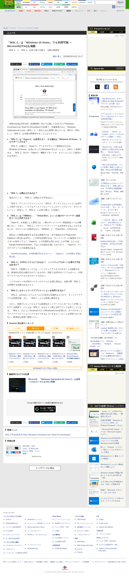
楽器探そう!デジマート (63, 523)
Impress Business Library (36, 527)
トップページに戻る (45, 468)
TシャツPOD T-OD (62, 527)
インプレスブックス (34, 545)
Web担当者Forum (12, 523)
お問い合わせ (28, 562)
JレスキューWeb (83, 531)
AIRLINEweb (81, 519)
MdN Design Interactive (85, 545)
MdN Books (81, 541)
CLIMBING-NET (60, 541)
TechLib (80, 552)
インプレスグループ (98, 562)
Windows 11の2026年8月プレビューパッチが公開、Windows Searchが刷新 (111, 440)
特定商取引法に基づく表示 (117, 562)
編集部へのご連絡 (56, 562)
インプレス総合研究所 (13, 527)
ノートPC (17, 328)
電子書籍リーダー (73, 328)
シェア (36, 64)
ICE (98, 516)
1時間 (92, 32)
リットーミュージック (62, 519)
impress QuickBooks (106, 527)
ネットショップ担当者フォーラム (38, 523)
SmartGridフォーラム (34, 519)
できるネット (10, 549)
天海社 (101, 519)
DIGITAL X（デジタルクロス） (37, 535)
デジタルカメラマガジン (14, 545)
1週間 (111, 32)
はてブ (48, 64)
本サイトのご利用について (12, 562)
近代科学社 (56, 545)
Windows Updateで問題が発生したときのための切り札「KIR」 (112, 475)
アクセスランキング (102, 29)
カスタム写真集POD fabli (108, 545)
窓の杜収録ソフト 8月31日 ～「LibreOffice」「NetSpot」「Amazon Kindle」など (105, 343)
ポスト (18, 64)
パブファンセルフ (105, 534)
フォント (103, 11)
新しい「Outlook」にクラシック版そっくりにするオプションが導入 (112, 449)
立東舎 (57, 531)
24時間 (102, 32)
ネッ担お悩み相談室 (13, 538)
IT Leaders (9, 531)
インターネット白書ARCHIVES (16, 553)
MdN (76, 538)
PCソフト (35, 328)
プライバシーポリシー (72, 562)
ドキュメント (79, 11)
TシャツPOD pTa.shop (107, 541)
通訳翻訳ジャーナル (84, 527)
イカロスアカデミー (84, 535)
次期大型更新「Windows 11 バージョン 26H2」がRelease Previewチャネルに (112, 422)
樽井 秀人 (57, 56)
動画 (95, 11)
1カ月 (121, 32)
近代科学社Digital (61, 548)
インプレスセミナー (34, 531)
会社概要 (86, 562)
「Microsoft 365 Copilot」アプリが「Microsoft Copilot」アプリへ (112, 431)
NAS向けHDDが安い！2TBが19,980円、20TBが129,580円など (112, 243)
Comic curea (103, 523)
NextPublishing (32, 548)
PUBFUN (100, 531)
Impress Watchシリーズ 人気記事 (107, 366)
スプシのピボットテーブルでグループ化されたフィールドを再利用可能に (112, 116)
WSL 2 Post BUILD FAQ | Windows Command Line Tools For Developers (38, 435)
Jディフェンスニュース (85, 523)
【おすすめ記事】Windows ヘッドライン (109, 406)
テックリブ (78, 549)
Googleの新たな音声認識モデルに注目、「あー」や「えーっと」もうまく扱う (112, 207)
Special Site (99, 69)
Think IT (8, 519)
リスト (25, 64)
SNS (88, 11)
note (61, 64)
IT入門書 (54, 328)
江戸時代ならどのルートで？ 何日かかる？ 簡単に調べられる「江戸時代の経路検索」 (113, 185)
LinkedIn (73, 64)
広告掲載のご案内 (42, 562)
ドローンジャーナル (13, 535)
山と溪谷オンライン (62, 538)
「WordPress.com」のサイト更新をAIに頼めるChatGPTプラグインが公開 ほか (112, 101)
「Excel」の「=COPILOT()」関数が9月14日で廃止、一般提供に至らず (112, 413)
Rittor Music (57, 516)
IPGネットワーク (102, 538)
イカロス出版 (79, 516)
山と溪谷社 (56, 535)
